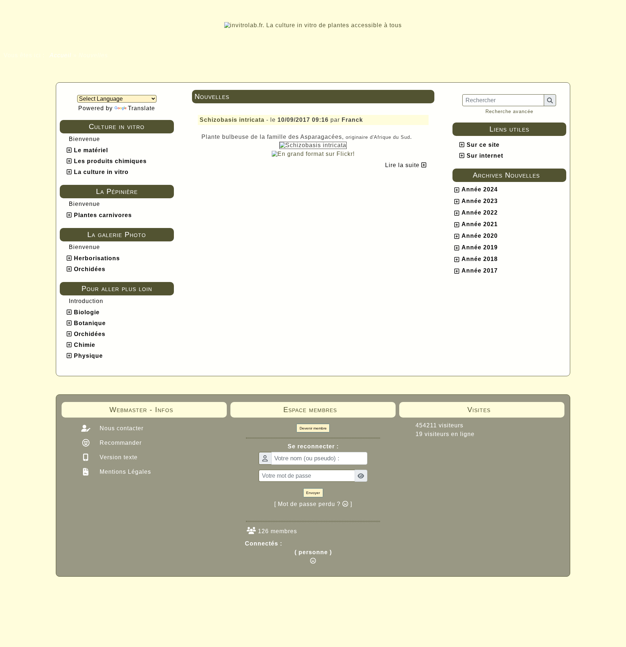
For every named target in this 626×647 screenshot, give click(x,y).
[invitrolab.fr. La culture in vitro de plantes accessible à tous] (313, 25)
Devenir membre (313, 428)
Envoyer (313, 493)
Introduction (86, 301)
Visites (507, 410)
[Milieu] (615, 275)
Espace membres (331, 410)
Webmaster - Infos (159, 410)
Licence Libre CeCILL (346, 598)
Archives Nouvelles (517, 175)
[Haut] (615, 262)
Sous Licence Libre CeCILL (359, 590)
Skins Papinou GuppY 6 (283, 598)
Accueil (60, 55)
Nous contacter (120, 428)
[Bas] (615, 287)
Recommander (120, 443)
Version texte (118, 457)
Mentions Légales (124, 472)
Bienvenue (84, 139)
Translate (141, 108)
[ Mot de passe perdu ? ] (313, 504)
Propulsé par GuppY (255, 590)
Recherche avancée (509, 111)
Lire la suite (403, 165)
